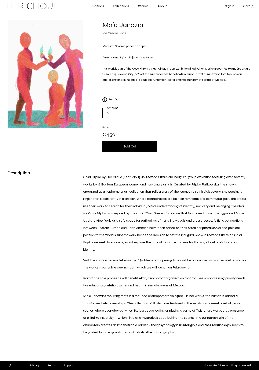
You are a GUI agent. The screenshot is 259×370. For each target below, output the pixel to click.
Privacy (34, 365)
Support (69, 365)
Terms (52, 365)
